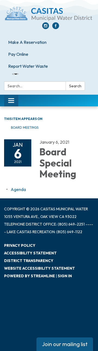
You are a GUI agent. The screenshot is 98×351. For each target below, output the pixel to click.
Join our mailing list (65, 344)
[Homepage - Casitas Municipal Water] (49, 13)
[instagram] (45, 27)
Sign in (65, 275)
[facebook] (55, 27)
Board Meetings (24, 127)
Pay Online (18, 54)
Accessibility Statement (30, 253)
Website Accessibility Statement (39, 268)
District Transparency (28, 260)
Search (75, 86)
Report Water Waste (28, 66)
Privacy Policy (19, 245)
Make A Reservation (27, 42)
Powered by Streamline (29, 275)
